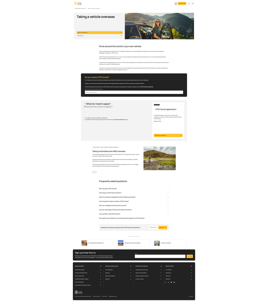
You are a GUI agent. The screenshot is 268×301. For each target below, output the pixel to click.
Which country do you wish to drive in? (94, 89)
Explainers (107, 279)
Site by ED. (191, 296)
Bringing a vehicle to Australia (142, 276)
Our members (169, 269)
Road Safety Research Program (81, 279)
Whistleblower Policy (113, 296)
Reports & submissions (110, 276)
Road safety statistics (80, 269)
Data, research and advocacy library (82, 285)
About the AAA (170, 266)
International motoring (142, 266)
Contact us (168, 276)
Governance (168, 272)
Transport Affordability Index (81, 272)
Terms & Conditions (96, 296)
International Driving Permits (142, 269)
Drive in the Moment (79, 282)
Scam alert (168, 279)
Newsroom (107, 272)
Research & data (79, 266)
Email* (136, 253)
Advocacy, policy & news (111, 266)
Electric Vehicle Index (79, 276)
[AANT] (175, 3)
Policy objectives (109, 269)
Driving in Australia (140, 279)
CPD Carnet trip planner (146, 87)
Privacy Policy (104, 296)
